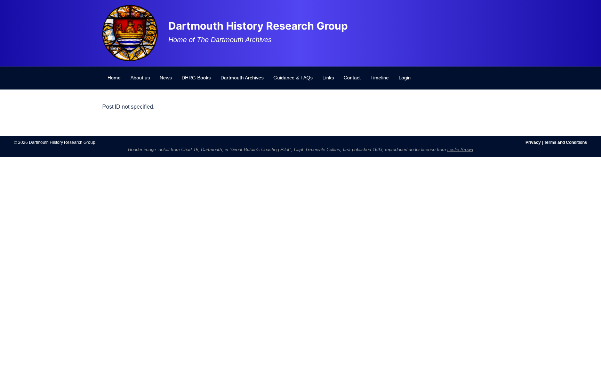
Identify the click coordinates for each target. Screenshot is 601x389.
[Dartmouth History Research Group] (130, 33)
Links (328, 77)
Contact (352, 77)
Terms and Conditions (565, 142)
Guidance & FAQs (293, 77)
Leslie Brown (460, 149)
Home (114, 77)
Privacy (533, 142)
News (166, 77)
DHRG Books (196, 77)
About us (140, 77)
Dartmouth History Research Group (258, 26)
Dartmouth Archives (242, 77)
